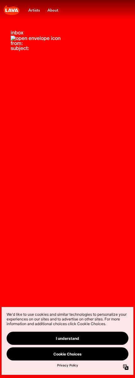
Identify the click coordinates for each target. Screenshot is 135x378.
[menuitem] (34, 10)
